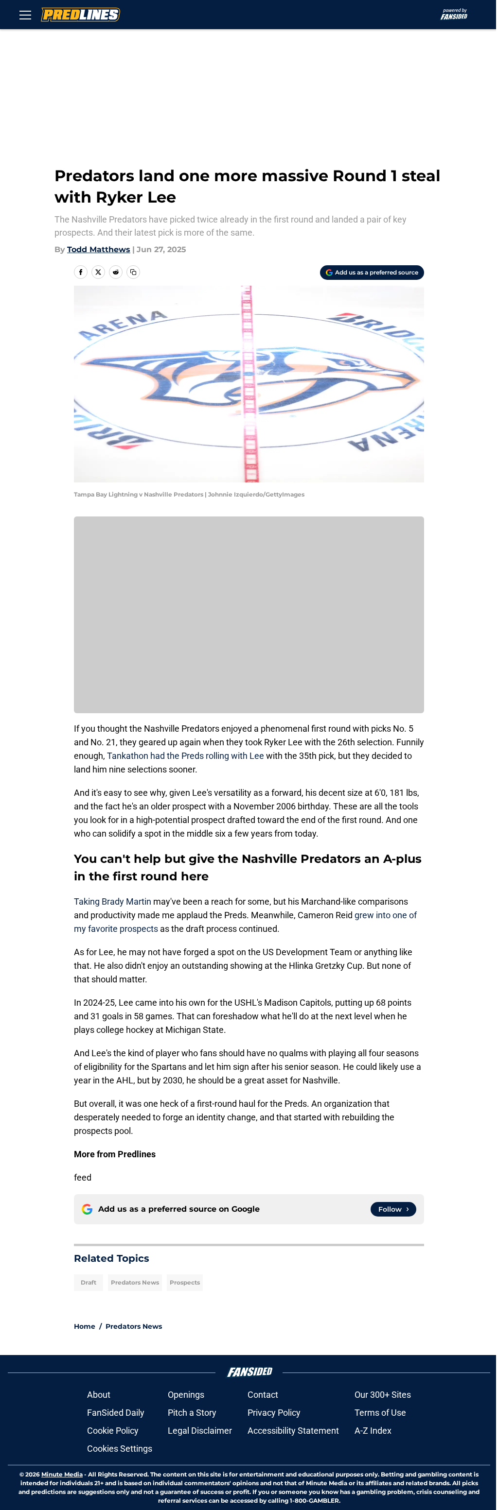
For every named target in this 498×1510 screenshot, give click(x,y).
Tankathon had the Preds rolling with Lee (185, 756)
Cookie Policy (113, 1430)
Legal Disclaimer (200, 1430)
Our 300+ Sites (383, 1395)
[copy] (133, 272)
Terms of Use (380, 1412)
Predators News (135, 1282)
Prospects (185, 1282)
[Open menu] (25, 14)
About (98, 1395)
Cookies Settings (119, 1448)
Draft (88, 1282)
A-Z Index (373, 1430)
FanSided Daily (115, 1412)
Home (84, 1326)
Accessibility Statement (293, 1430)
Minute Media (62, 1474)
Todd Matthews (98, 249)
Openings (186, 1395)
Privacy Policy (274, 1412)
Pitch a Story (192, 1412)
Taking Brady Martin (112, 901)
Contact (263, 1395)
